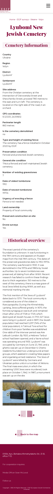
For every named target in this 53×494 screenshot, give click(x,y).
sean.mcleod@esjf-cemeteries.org (18, 469)
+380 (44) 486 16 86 (11, 450)
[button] (48, 5)
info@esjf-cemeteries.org (14, 461)
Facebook (7, 477)
